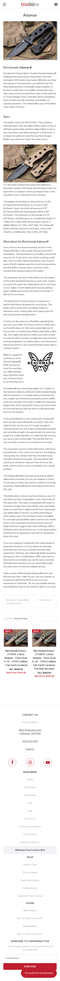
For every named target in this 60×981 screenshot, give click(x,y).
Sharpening (30, 795)
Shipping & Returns (30, 842)
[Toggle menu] (4, 4)
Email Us (30, 749)
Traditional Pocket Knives (30, 895)
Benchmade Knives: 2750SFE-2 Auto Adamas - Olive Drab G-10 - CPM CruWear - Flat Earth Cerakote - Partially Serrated (44, 659)
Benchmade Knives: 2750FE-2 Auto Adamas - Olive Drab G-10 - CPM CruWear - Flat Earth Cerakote (16, 657)
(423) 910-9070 (30, 741)
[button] (30, 601)
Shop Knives (30, 787)
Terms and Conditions (30, 826)
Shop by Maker (30, 872)
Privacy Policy (30, 834)
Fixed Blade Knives (30, 880)
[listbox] (24, 618)
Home (30, 779)
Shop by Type (30, 864)
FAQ (30, 803)
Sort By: (9, 618)
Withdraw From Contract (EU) (30, 850)
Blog (30, 810)
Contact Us (30, 818)
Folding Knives (30, 888)
